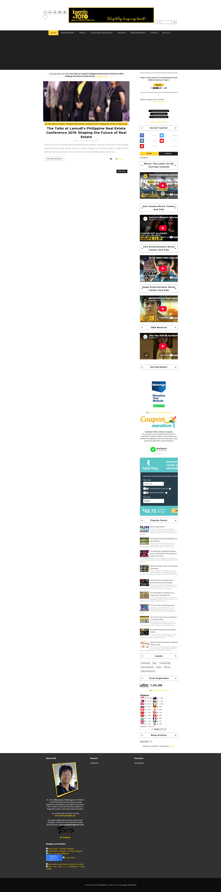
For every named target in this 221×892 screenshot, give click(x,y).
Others (153, 33)
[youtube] (50, 12)
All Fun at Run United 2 (157, 527)
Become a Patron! (159, 102)
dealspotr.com (159, 454)
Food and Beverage (147, 667)
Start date (146, 497)
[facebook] (45, 12)
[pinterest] (65, 12)
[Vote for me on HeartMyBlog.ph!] (158, 412)
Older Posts (122, 171)
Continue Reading (53, 159)
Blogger (172, 746)
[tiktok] (45, 17)
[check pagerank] (159, 690)
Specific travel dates (157, 492)
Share (120, 159)
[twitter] (55, 12)
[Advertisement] (110, 52)
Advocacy (167, 667)
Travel (82, 33)
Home (53, 33)
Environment (67, 33)
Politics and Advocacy (148, 671)
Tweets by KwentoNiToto (159, 122)
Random (168, 153)
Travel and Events (164, 663)
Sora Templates (100, 885)
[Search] (174, 22)
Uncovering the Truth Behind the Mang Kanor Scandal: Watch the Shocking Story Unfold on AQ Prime (163, 553)
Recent (149, 153)
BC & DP (166, 33)
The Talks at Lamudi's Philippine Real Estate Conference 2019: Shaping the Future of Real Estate (87, 124)
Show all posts (102, 76)
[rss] (64, 837)
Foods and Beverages (101, 33)
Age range (147, 480)
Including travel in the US (159, 488)
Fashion (121, 33)
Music (154, 663)
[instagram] (60, 12)
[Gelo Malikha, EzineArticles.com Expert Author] (65, 864)
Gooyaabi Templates (128, 885)
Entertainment (137, 33)
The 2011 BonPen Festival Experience (162, 605)
